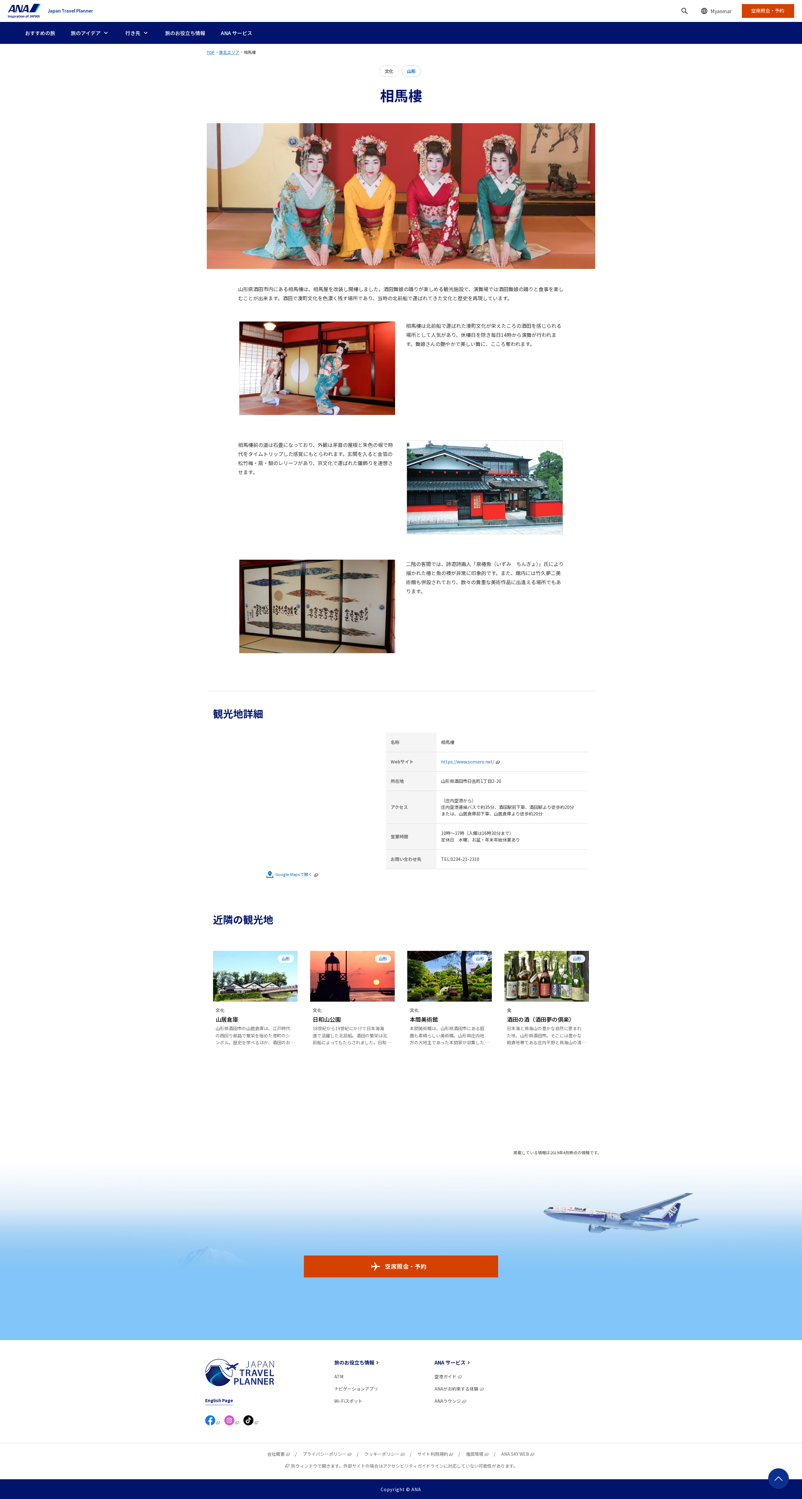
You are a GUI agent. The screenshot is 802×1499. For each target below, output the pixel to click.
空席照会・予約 (406, 1266)
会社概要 (276, 1454)
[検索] (684, 11)
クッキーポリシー (381, 1454)
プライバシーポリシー (324, 1454)
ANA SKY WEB (515, 1454)
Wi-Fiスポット (348, 1401)
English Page (219, 1400)
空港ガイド (445, 1376)
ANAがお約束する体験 (456, 1389)
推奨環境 (474, 1454)
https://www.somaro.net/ (467, 761)
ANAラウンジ (448, 1401)
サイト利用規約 (432, 1454)
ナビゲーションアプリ (356, 1389)
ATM (338, 1376)
